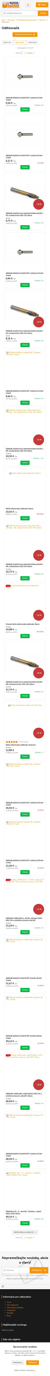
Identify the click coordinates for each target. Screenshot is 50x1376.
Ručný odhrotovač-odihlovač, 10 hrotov (21, 745)
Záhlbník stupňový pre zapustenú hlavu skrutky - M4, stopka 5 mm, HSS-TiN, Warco (24, 332)
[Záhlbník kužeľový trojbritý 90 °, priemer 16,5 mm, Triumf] (25, 781)
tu (34, 1370)
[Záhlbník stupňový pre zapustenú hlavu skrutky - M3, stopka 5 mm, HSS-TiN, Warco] (25, 192)
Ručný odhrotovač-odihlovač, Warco (19, 508)
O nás (9, 1302)
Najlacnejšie (19, 42)
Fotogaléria (11, 1310)
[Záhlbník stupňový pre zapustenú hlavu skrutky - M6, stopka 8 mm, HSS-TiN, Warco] (25, 543)
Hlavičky (42, 20)
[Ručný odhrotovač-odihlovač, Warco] (25, 487)
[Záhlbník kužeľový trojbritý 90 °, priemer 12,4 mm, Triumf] (25, 370)
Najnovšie (7, 42)
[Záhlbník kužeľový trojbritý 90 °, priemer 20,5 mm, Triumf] (25, 839)
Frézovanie (11, 20)
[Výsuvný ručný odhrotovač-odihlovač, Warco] (25, 603)
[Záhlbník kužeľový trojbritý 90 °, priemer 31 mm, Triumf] (25, 1132)
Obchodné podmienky (15, 1308)
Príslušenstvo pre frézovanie (27, 20)
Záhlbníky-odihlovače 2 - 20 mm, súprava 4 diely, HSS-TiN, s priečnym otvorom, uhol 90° (24, 919)
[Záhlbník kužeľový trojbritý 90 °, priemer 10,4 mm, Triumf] (25, 252)
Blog (9, 1316)
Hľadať (43, 13)
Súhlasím (33, 1362)
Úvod (3, 20)
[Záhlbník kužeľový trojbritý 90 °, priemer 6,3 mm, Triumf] (25, 76)
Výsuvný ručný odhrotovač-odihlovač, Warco (22, 624)
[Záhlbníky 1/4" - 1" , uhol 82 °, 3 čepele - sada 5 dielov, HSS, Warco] (25, 1190)
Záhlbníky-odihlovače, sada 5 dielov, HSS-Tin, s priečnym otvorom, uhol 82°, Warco (24, 1094)
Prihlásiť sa (37, 1270)
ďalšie (30, 53)
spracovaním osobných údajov (20, 1275)
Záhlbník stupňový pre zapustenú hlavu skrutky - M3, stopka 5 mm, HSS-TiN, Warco (24, 214)
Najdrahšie (33, 42)
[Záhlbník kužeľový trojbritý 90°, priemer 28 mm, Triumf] (25, 1015)
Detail (25, 109)
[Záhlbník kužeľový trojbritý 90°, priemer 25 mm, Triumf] (25, 957)
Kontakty (10, 1313)
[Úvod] (11, 4)
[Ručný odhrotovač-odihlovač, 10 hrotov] (25, 721)
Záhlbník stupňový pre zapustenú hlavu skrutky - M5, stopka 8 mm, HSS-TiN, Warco (24, 450)
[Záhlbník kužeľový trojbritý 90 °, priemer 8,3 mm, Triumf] (25, 134)
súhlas (34, 1351)
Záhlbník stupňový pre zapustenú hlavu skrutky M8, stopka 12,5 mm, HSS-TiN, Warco (24, 683)
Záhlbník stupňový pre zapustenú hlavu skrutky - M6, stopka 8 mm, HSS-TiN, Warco (24, 565)
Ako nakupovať (12, 1305)
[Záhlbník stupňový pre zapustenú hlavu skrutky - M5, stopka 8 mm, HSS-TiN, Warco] (25, 427)
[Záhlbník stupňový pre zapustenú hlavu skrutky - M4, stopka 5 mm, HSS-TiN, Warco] (25, 310)
